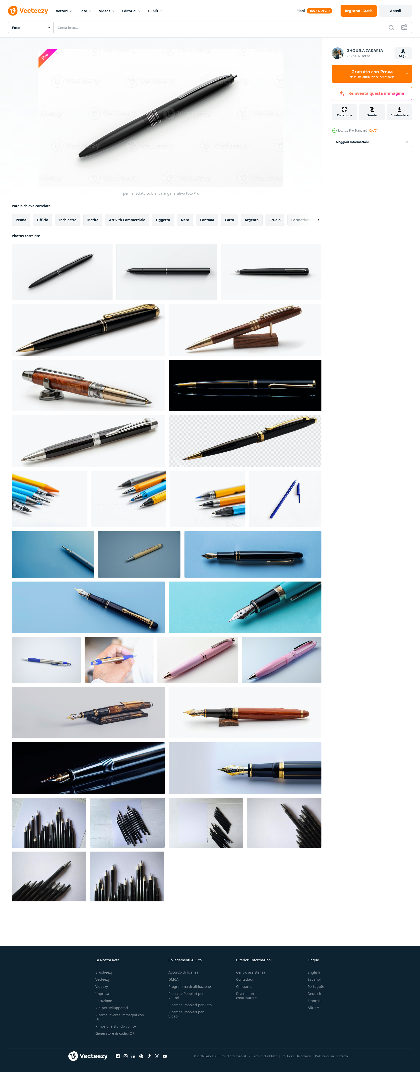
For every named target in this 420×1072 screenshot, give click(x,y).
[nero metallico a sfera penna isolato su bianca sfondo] (88, 441)
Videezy (101, 986)
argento (252, 219)
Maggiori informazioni (352, 142)
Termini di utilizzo (265, 1056)
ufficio (42, 219)
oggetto (163, 219)
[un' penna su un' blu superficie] (53, 554)
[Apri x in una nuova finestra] (157, 1056)
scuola (274, 219)
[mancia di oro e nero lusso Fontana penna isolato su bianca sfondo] (245, 768)
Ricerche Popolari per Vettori (186, 995)
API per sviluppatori (111, 1007)
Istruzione (103, 1000)
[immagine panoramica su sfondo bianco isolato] (139, 554)
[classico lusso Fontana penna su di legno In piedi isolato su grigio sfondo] (88, 712)
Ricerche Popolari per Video (186, 1014)
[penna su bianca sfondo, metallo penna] (46, 660)
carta (229, 219)
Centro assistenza (250, 972)
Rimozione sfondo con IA (115, 1026)
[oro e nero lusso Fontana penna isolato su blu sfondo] (252, 554)
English (314, 972)
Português (316, 986)
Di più (153, 11)
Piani (300, 10)
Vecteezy (102, 979)
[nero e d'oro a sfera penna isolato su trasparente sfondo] (245, 441)
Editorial (129, 11)
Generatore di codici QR (115, 1033)
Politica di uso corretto (331, 1056)
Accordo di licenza (183, 972)
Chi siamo (244, 986)
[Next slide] (314, 220)
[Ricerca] (391, 27)
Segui (403, 56)
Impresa (102, 993)
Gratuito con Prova (372, 74)
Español (314, 979)
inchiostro (67, 219)
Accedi (395, 10)
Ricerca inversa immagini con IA (119, 1017)
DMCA (173, 979)
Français (314, 1000)
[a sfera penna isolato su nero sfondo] (245, 385)
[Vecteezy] (28, 11)
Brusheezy (104, 972)
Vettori (62, 11)
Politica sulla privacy (296, 1056)
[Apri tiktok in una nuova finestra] (149, 1056)
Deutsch (314, 993)
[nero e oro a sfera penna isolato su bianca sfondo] (88, 330)
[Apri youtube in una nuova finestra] (165, 1056)
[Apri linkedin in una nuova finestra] (133, 1056)
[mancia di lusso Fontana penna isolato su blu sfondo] (245, 607)
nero (185, 219)
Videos (104, 11)
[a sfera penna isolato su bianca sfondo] (285, 499)
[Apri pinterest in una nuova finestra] (141, 1056)
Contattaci (244, 979)
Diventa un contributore (246, 995)
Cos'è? (373, 130)
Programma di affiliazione (189, 986)
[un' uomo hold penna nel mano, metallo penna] (119, 660)
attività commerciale (127, 219)
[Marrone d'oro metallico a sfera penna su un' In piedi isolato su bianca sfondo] (245, 330)
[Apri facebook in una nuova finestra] (118, 1056)
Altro (312, 1008)
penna (21, 219)
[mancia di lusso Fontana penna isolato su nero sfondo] (88, 768)
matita (92, 219)
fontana (207, 219)
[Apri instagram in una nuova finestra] (125, 1056)
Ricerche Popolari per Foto (190, 1005)
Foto (83, 11)
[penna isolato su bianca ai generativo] (62, 272)
